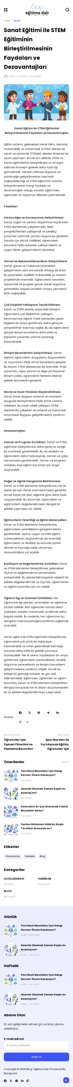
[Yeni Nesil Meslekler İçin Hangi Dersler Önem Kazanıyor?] (11, 776)
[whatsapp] (20, 722)
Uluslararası (14, 879)
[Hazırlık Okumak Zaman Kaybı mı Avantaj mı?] (11, 794)
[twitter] (29, 713)
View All (65, 762)
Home (7, 20)
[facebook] (20, 713)
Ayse (11, 76)
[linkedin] (57, 713)
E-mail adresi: (14, 1039)
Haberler (44, 879)
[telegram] (48, 713)
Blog (17, 20)
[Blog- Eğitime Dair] (36, 9)
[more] (27, 722)
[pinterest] (39, 713)
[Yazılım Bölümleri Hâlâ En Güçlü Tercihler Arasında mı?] (11, 829)
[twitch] (27, 1080)
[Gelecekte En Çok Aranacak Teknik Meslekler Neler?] (11, 811)
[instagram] (16, 1080)
